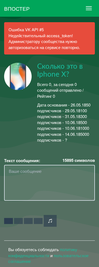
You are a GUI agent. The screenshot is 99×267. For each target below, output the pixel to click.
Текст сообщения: (22, 160)
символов (78, 160)
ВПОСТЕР (17, 8)
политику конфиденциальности (42, 252)
